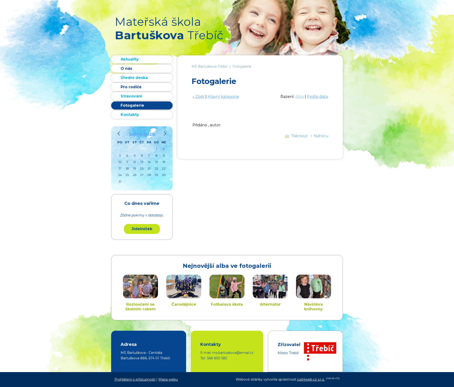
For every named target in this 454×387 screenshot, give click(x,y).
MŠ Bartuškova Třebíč (210, 66)
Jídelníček (141, 229)
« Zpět (198, 96)
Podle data (317, 96)
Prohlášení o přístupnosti (134, 379)
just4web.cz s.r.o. (311, 379)
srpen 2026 (142, 134)
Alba (299, 96)
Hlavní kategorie (223, 96)
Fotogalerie (241, 66)
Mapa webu (168, 379)
